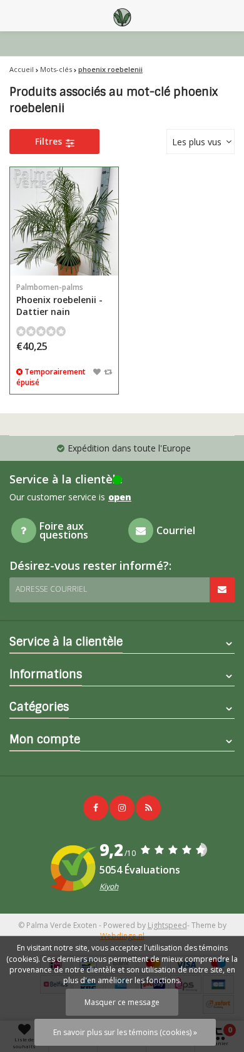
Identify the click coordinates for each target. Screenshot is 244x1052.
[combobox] (200, 141)
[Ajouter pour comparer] (108, 371)
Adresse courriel (51, 589)
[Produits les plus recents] (148, 807)
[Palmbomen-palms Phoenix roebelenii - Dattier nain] (64, 221)
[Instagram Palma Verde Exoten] (122, 807)
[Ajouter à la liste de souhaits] (97, 371)
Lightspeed (167, 925)
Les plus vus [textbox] (196, 142)
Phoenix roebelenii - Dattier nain (59, 299)
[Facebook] (95, 807)
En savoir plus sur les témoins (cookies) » (125, 1032)
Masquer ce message (122, 1002)
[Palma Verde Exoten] (122, 15)
